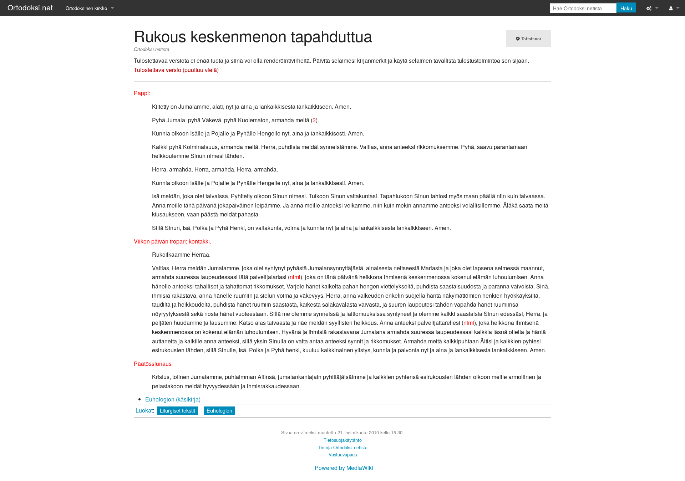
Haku (626, 8)
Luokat (144, 410)
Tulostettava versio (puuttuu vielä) (176, 70)
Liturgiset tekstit (177, 410)
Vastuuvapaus (343, 454)
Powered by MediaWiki (344, 468)
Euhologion (219, 410)
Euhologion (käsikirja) (173, 399)
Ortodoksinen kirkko (86, 8)
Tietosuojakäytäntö (343, 439)
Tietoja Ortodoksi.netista (342, 447)
